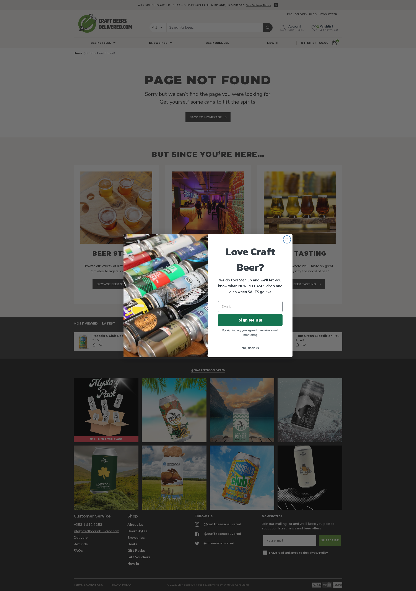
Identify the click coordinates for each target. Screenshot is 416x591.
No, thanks (250, 347)
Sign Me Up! (250, 320)
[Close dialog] (287, 239)
